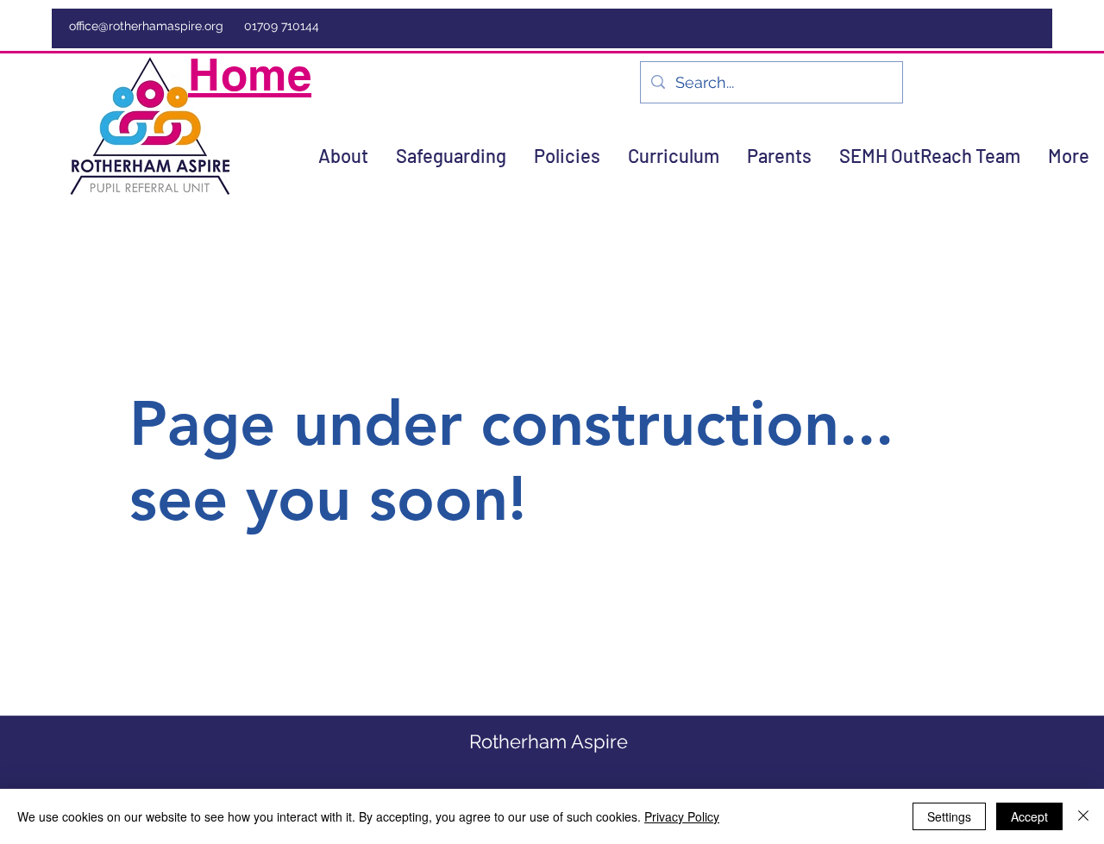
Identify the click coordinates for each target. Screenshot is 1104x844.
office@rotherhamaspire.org (146, 26)
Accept (1029, 816)
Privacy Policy (681, 816)
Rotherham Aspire (548, 741)
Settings (949, 816)
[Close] (1083, 816)
